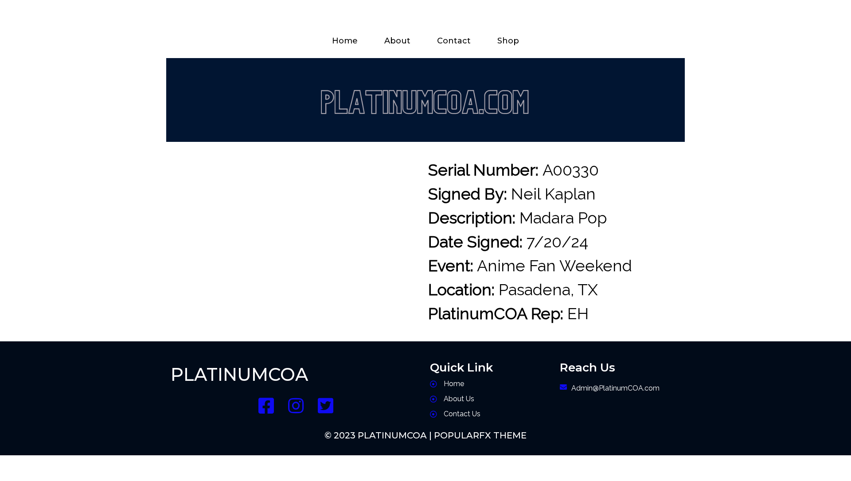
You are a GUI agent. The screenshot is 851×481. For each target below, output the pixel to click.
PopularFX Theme (480, 435)
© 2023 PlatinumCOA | (379, 435)
